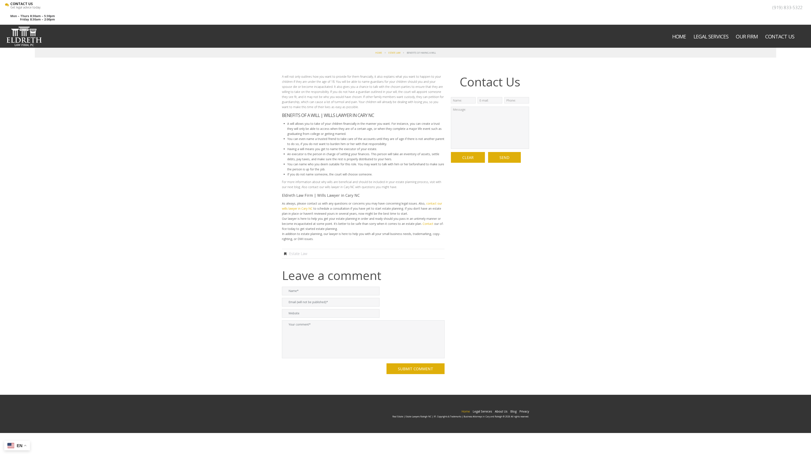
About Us (501, 411)
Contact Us (779, 36)
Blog (513, 411)
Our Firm (747, 36)
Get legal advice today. (25, 5)
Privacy (524, 411)
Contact (428, 224)
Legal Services (711, 36)
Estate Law (394, 52)
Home (679, 36)
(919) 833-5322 (787, 7)
